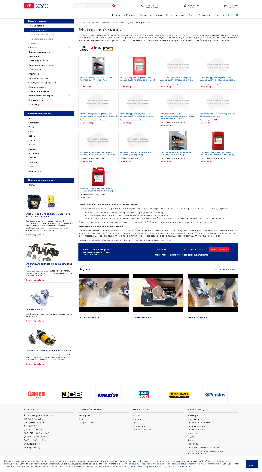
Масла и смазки (36, 26)
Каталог (90, 22)
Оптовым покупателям (151, 15)
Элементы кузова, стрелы (41, 96)
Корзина (234, 5)
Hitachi (31, 144)
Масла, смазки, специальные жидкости (115, 22)
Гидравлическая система (41, 65)
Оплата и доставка (175, 15)
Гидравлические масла (41, 39)
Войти (190, 7)
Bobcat (31, 136)
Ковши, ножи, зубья (38, 91)
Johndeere (33, 153)
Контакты (219, 15)
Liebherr (32, 162)
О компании (204, 15)
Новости (137, 419)
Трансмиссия (35, 69)
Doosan (32, 140)
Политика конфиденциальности (203, 447)
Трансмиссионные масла (42, 34)
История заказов (86, 422)
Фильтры (33, 47)
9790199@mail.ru (34, 419)
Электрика (33, 74)
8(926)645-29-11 (33, 426)
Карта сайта (139, 426)
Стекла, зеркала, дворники (42, 82)
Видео (191, 437)
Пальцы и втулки (37, 87)
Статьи (31, 185)
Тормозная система (38, 78)
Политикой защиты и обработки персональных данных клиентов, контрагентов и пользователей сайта (171, 464)
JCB (30, 118)
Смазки (33, 43)
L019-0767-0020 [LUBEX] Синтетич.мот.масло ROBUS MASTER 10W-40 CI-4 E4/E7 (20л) (177, 116)
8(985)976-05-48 (33, 429)
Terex (31, 127)
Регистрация (193, 5)
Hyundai (32, 149)
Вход (81, 419)
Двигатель (33, 56)
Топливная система (38, 61)
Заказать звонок (219, 250)
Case (30, 131)
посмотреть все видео (226, 269)
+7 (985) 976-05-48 (34, 422)
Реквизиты (193, 444)
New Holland (34, 171)
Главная (116, 15)
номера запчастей (142, 429)
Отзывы (136, 422)
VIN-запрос (129, 15)
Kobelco (32, 158)
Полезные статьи (196, 429)
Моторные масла (38, 30)
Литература (34, 104)
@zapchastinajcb (34, 447)
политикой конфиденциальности (189, 255)
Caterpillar (33, 123)
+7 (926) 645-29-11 (152, 5)
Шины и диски (36, 100)
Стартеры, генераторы (39, 52)
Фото (191, 15)
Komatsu (32, 166)
